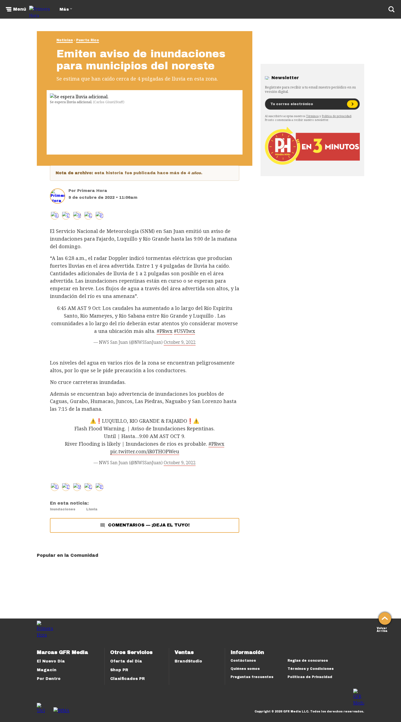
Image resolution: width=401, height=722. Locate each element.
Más (64, 9)
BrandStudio (188, 661)
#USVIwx (184, 331)
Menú (19, 9)
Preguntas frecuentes (252, 677)
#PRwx (164, 331)
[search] (391, 9)
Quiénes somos (245, 669)
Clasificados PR (127, 679)
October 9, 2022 (180, 342)
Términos (312, 116)
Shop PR (119, 670)
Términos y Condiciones (311, 669)
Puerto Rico (87, 40)
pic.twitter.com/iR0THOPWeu (144, 451)
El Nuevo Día (51, 661)
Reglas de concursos (308, 660)
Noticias (64, 40)
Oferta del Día (126, 661)
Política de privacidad (336, 116)
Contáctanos (243, 660)
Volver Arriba (382, 629)
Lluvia (91, 509)
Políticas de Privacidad (310, 677)
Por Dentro (49, 679)
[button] (66, 216)
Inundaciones (62, 509)
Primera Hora (92, 191)
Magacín (46, 670)
